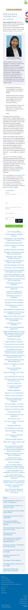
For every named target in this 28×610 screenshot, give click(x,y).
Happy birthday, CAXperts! (14, 341)
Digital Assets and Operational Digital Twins (14, 328)
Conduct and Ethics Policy (7, 582)
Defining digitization (14, 390)
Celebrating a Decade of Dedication (14, 283)
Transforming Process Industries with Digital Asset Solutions (14, 271)
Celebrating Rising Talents (14, 243)
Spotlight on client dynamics (14, 302)
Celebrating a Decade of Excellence (14, 296)
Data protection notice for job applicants (11, 584)
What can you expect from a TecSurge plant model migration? (14, 399)
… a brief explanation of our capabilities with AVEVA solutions (14, 471)
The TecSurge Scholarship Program (14, 435)
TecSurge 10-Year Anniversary (14, 267)
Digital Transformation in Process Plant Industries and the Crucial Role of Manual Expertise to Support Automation (14, 334)
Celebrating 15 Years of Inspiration (14, 324)
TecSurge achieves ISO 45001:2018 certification (10, 569)
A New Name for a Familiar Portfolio (14, 235)
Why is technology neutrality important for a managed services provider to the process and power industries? (14, 448)
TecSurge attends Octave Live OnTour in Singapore (13, 501)
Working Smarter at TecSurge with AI (14, 246)
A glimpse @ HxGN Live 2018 (14, 409)
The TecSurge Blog (14, 232)
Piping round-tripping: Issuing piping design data (14, 360)
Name (6, 202)
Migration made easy (14, 425)
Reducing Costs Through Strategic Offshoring (14, 257)
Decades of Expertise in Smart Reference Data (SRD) (14, 253)
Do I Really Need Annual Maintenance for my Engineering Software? (14, 476)
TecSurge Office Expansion (12, 560)
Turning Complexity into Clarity (14, 249)
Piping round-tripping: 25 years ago (14, 364)
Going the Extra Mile (14, 412)
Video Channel (23, 601)
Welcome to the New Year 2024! (14, 316)
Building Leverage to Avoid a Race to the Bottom (14, 454)
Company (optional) (9, 213)
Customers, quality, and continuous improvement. (14, 292)
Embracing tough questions (14, 439)
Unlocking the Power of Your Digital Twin (14, 288)
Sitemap (3, 588)
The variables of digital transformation (14, 386)
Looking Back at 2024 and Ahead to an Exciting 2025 (14, 279)
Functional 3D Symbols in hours (14, 347)
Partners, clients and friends (14, 395)
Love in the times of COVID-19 (14, 376)
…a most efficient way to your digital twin (14, 415)
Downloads (4, 592)
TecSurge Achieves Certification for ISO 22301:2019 (13, 545)
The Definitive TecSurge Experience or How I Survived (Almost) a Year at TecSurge (14, 351)
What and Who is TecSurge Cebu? (14, 431)
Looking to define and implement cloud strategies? (14, 458)
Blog (26, 597)
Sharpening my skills (14, 339)
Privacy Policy (4, 578)
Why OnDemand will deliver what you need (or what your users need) (14, 490)
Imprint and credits (24, 606)
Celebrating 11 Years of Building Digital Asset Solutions (14, 239)
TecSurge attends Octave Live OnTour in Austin (13, 506)
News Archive (23, 599)
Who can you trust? (14, 418)
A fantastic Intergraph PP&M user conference (14, 485)
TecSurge (14, 184)
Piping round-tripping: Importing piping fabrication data (14, 356)
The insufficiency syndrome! (14, 428)
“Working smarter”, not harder (14, 404)
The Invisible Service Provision (14, 344)
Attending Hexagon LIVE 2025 (14, 265)
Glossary (3, 590)
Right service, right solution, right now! (14, 442)
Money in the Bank (14, 462)
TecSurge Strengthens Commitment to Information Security (12, 522)
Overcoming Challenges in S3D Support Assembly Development (14, 275)
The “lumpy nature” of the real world (14, 422)
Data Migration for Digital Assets (14, 309)
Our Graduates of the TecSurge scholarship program (14, 312)
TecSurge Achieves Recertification (9, 533)
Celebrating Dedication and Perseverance (14, 319)
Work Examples (23, 603)
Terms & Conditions (6, 580)
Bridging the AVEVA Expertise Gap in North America (14, 261)
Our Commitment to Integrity (14, 300)
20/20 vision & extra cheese (14, 406)
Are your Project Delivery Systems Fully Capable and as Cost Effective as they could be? (14, 466)
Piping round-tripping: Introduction (14, 369)
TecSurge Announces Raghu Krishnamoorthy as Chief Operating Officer (12, 539)
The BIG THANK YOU (14, 383)
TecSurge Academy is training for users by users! (14, 380)
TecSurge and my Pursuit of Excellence (14, 306)
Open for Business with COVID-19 (14, 373)
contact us (11, 187)
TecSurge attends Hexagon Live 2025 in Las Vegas (13, 528)
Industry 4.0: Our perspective (14, 393)
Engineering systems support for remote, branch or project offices (14, 481)
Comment (7, 192)
